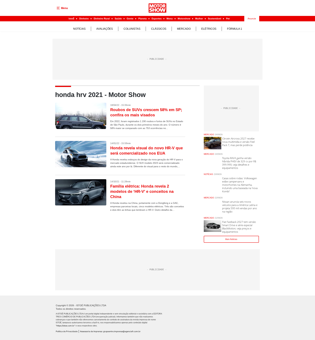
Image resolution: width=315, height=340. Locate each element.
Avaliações (104, 28)
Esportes (157, 18)
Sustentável (214, 18)
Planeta (142, 18)
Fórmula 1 (234, 28)
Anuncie (252, 18)
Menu (170, 18)
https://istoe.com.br (65, 325)
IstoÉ (71, 18)
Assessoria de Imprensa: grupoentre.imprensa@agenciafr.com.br (110, 331)
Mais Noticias (231, 239)
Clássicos (158, 28)
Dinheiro (84, 18)
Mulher (199, 18)
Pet (228, 18)
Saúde (118, 18)
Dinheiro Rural (102, 18)
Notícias (79, 28)
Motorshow (184, 18)
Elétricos (208, 28)
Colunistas (132, 28)
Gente (130, 18)
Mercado (184, 28)
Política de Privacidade (67, 331)
